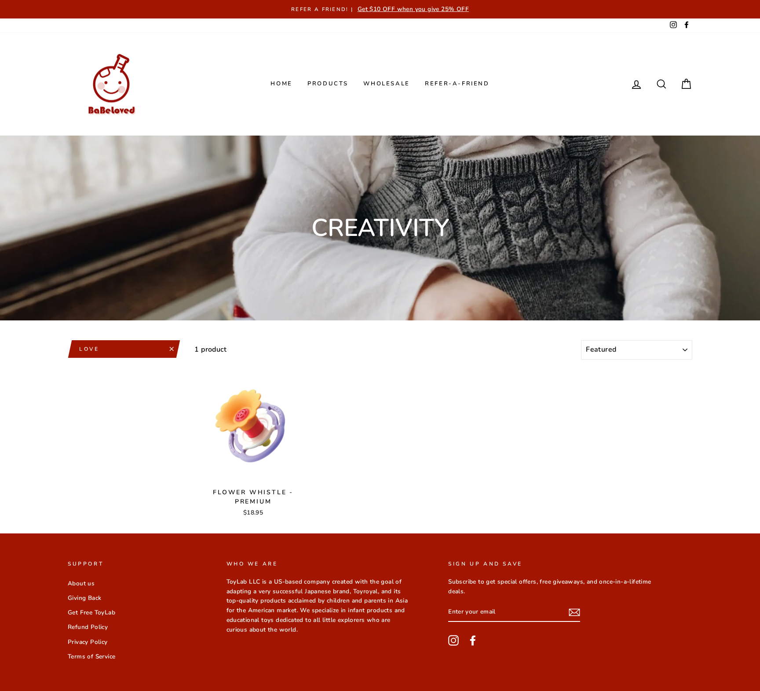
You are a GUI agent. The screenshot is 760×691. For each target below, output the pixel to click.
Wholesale (386, 84)
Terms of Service (91, 656)
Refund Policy (88, 627)
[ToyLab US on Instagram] (453, 640)
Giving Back (84, 598)
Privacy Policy (88, 642)
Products (327, 84)
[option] (380, 9)
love (89, 349)
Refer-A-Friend (457, 84)
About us (81, 583)
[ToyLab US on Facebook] (473, 640)
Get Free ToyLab (91, 612)
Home (281, 84)
